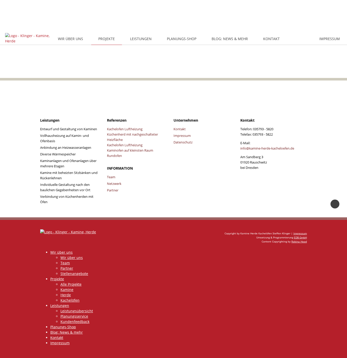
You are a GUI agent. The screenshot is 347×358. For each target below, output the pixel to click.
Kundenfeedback (74, 321)
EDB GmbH (300, 237)
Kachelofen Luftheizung (125, 129)
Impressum (329, 38)
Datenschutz (183, 142)
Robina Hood (299, 241)
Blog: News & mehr (230, 38)
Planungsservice (74, 316)
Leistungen (141, 38)
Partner (112, 190)
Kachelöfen (70, 300)
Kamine (66, 289)
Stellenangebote (74, 273)
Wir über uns (70, 38)
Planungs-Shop (181, 38)
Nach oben (334, 204)
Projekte (106, 38)
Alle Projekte (71, 284)
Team (111, 177)
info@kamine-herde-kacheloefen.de (267, 148)
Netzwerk (114, 183)
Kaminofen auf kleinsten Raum (130, 150)
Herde (65, 294)
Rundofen (114, 155)
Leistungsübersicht (76, 310)
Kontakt (271, 38)
